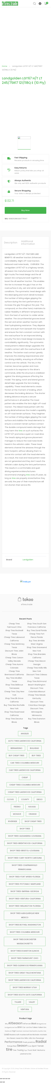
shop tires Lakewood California (24, 980)
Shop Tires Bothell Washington (25, 924)
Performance (13, 1042)
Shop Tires (25, 828)
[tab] (10, 242)
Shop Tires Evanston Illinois (25, 951)
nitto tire (32, 1038)
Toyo (25, 1050)
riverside (12, 821)
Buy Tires (36, 755)
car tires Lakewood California (25, 770)
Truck (30, 1050)
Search (34, 3)
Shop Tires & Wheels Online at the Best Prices (31, 1068)
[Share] (4, 1078)
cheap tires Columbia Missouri (24, 784)
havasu (32, 806)
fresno (17, 806)
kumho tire (42, 1031)
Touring (20, 1050)
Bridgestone (41, 1024)
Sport (34, 1046)
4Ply (6, 1024)
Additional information (28, 242)
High (14, 1031)
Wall (34, 1050)
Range (10, 1046)
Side (29, 1046)
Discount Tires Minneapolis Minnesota (36, 712)
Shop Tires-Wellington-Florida (25, 906)
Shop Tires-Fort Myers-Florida (24, 876)
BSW (20, 1027)
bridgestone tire (11, 1027)
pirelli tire (31, 1042)
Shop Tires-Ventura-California (25, 898)
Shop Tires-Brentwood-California (24, 843)
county (25, 799)
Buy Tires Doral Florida (37, 630)
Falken (35, 1027)
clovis (10, 799)
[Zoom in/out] (9, 1078)
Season (22, 1045)
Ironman (19, 1031)
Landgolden (28, 559)
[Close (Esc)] (1, 1078)
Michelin (35, 1035)
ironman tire (27, 1031)
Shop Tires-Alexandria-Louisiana (24, 836)
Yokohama (41, 1050)
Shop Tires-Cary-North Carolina (25, 858)
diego (39, 799)
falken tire (42, 1027)
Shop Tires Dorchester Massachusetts (24, 941)
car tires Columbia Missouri (24, 763)
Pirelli (25, 1042)
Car (24, 1027)
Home (4, 66)
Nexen (12, 1038)
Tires (14, 1050)
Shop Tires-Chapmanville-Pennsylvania (25, 867)
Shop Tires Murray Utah (25, 987)
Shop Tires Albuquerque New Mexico (24, 915)
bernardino (16, 748)
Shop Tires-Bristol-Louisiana (24, 850)
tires (20, 430)
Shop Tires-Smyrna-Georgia (24, 891)
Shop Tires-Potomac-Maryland (25, 884)
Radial (41, 1041)
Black (33, 1023)
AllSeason (15, 1023)
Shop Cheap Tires (33, 821)
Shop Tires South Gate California (25, 994)
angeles (25, 733)
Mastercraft (14, 1035)
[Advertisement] (25, 34)
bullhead (34, 748)
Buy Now (25, 210)
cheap (25, 777)
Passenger (40, 1038)
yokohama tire (25, 1054)
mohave (17, 814)
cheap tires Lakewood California (25, 792)
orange (32, 814)
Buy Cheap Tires (16, 755)
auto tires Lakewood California (24, 741)
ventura (25, 1009)
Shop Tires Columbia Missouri (25, 932)
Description (10, 242)
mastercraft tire (26, 1035)
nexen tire (20, 1038)
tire (9, 1049)
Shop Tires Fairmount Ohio (24, 958)
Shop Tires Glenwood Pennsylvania (24, 965)
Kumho (35, 1031)
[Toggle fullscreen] (6, 1078)
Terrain (40, 1046)
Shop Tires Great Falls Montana (24, 972)
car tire (29, 1027)
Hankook (8, 1031)
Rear (15, 1046)
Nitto (26, 1038)
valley (32, 1002)
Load (6, 1034)
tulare (18, 1002)
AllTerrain (27, 1024)
